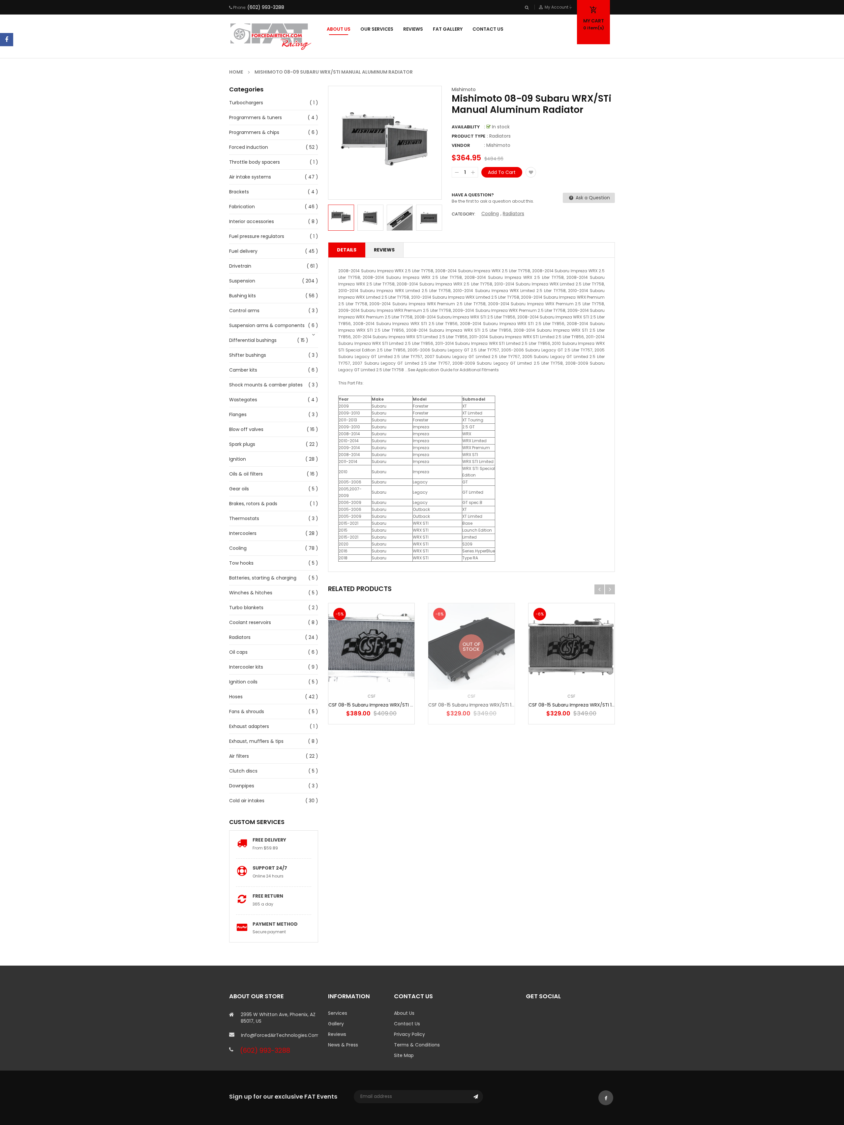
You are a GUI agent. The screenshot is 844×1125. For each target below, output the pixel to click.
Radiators (240, 637)
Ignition (237, 459)
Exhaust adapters (249, 726)
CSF (372, 696)
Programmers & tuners (255, 117)
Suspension (242, 281)
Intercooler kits (246, 667)
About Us (404, 1013)
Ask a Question (592, 197)
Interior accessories (251, 221)
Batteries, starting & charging (262, 578)
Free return (268, 896)
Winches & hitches (250, 592)
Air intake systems (250, 177)
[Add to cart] (371, 667)
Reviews (384, 250)
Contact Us (407, 1023)
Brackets (239, 191)
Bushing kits (242, 295)
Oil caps (238, 652)
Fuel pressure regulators (256, 236)
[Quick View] (391, 667)
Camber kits (243, 370)
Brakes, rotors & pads (253, 503)
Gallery (336, 1023)
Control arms (244, 310)
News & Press (343, 1045)
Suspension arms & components (267, 325)
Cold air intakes (246, 800)
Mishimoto (464, 89)
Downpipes (241, 785)
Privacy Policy (409, 1034)
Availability (466, 127)
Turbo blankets (246, 607)
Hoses (236, 696)
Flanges (238, 414)
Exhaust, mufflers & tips (256, 741)
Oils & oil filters (246, 474)
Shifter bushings (247, 355)
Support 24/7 (270, 868)
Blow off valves (246, 429)
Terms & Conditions (417, 1045)
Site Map (404, 1055)
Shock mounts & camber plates (266, 384)
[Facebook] (6, 39)
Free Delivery (269, 840)
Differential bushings (253, 340)
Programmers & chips (254, 132)
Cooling (238, 548)
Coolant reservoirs (250, 622)
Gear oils (239, 488)
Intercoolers (242, 533)
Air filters (239, 756)
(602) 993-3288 (265, 7)
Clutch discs (243, 771)
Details (346, 250)
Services (337, 1013)
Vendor (461, 145)
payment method (275, 924)
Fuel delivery (243, 251)
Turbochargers (246, 102)
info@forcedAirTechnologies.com (279, 1035)
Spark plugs (242, 444)
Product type (468, 136)
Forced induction (248, 147)
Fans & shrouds (246, 711)
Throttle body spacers (254, 162)
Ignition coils (243, 681)
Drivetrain (240, 266)
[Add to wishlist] (531, 172)
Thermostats (244, 518)
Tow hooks (241, 563)
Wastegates (243, 399)
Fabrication (242, 206)
